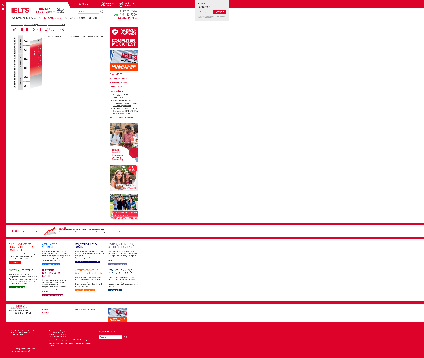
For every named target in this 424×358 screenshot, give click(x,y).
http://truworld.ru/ (115, 290)
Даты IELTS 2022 (77, 18)
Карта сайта (15, 338)
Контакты (93, 18)
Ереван (45, 312)
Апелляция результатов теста (125, 103)
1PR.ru (26, 334)
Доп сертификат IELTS (122, 100)
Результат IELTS (42, 25)
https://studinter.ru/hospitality (53, 295)
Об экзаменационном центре (26, 18)
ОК (125, 337)
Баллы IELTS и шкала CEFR (56, 25)
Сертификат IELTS (120, 95)
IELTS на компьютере (118, 78)
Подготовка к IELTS (118, 87)
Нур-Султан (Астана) (85, 309)
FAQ (65, 18)
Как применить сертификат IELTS (123, 117)
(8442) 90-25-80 (128, 11)
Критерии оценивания (122, 106)
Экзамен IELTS (116, 74)
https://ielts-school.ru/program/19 (87, 262)
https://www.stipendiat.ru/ (118, 264)
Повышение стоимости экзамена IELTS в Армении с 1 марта (83, 230)
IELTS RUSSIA (45, 10)
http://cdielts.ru (15, 262)
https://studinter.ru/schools (85, 290)
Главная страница (17, 25)
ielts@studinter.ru (60, 336)
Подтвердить (219, 12)
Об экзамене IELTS (52, 18)
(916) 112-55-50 (128, 14)
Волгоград (83, 5)
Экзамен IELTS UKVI (118, 83)
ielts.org (26, 348)
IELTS (20, 10)
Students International (60, 10)
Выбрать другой (203, 12)
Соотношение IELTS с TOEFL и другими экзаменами (125, 112)
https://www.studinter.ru (51, 264)
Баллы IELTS (118, 98)
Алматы (45, 309)
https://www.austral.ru (17, 287)
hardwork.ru (26, 333)
